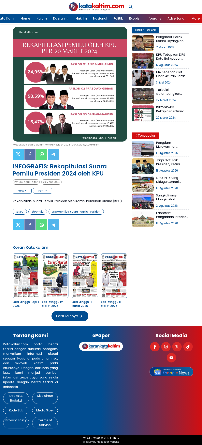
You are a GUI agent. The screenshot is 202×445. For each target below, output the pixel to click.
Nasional (100, 18)
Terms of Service (45, 422)
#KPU (19, 212)
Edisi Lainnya (67, 316)
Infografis (153, 18)
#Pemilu (38, 212)
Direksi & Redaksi (16, 398)
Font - (42, 191)
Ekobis (134, 18)
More (196, 18)
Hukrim (81, 18)
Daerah (59, 18)
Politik (118, 18)
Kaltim (41, 18)
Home (25, 18)
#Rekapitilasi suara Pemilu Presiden (76, 212)
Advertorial (176, 18)
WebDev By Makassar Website (101, 441)
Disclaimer (45, 395)
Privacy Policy (16, 420)
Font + (22, 191)
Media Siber (45, 410)
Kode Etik (16, 410)
